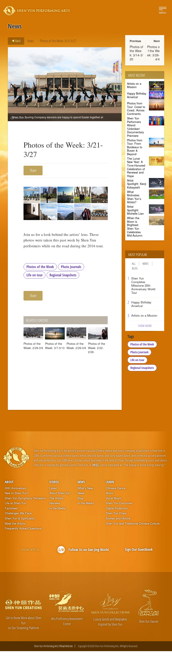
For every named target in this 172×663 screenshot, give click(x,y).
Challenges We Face (18, 513)
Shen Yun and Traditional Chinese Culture (132, 523)
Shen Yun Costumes (119, 503)
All (133, 263)
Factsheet (11, 508)
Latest (53, 488)
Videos (54, 482)
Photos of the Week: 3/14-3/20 (136, 52)
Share (33, 170)
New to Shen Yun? (17, 493)
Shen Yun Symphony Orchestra (25, 498)
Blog (135, 268)
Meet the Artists (15, 523)
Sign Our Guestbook (139, 549)
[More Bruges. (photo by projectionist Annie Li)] (99, 195)
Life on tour (34, 275)
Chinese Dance (115, 488)
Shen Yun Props (116, 513)
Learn (110, 482)
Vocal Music (114, 498)
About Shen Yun (59, 493)
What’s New (85, 488)
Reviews (54, 503)
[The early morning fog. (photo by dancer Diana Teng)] (65, 211)
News (30, 40)
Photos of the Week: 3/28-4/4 (153, 52)
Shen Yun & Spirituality (20, 518)
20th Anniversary (16, 488)
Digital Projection (117, 508)
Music (110, 493)
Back (17, 40)
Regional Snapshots (62, 275)
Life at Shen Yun (15, 503)
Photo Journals (71, 266)
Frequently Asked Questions (23, 528)
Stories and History (118, 518)
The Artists (56, 498)
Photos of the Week (40, 266)
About (9, 482)
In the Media (57, 508)
